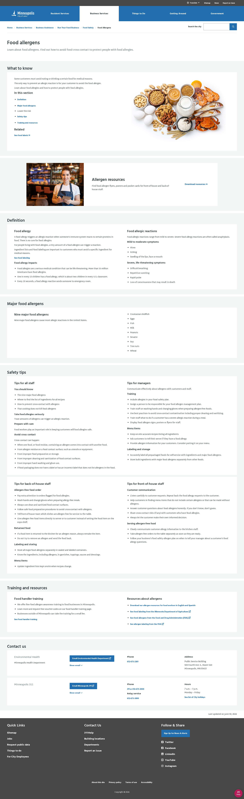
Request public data (18, 745)
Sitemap (207, 3)
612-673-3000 (133, 698)
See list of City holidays (195, 697)
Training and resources (27, 123)
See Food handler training (25, 619)
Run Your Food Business (68, 27)
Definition (21, 99)
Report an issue (93, 751)
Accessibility (146, 782)
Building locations (94, 739)
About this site (98, 782)
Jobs (9, 739)
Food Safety (88, 27)
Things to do (14, 751)
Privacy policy (115, 782)
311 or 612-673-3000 (135, 689)
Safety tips (22, 116)
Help (89, 733)
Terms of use (131, 782)
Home (9, 27)
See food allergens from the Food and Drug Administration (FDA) (159, 618)
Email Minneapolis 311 (82, 686)
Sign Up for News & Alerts (175, 733)
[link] (193, 3)
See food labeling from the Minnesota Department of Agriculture (159, 611)
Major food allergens (26, 106)
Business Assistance (45, 27)
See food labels (21, 135)
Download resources (195, 184)
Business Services (24, 27)
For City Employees (18, 757)
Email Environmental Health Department (90, 658)
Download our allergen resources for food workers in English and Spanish (162, 605)
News (217, 3)
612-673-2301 (132, 661)
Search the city (194, 26)
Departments (91, 745)
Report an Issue (229, 3)
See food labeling (22, 258)
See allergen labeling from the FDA (145, 624)
